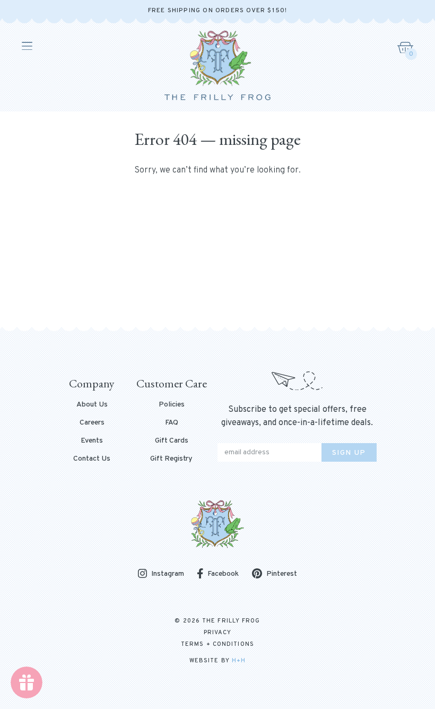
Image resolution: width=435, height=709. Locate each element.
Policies (172, 405)
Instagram (167, 574)
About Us (92, 405)
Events (92, 441)
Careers (92, 423)
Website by (217, 660)
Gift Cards (171, 441)
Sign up (349, 452)
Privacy (218, 632)
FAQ (171, 423)
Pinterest (281, 573)
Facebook (223, 573)
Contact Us (91, 459)
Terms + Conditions (217, 644)
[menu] (26, 46)
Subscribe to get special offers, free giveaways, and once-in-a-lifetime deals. (297, 416)
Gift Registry (171, 459)
